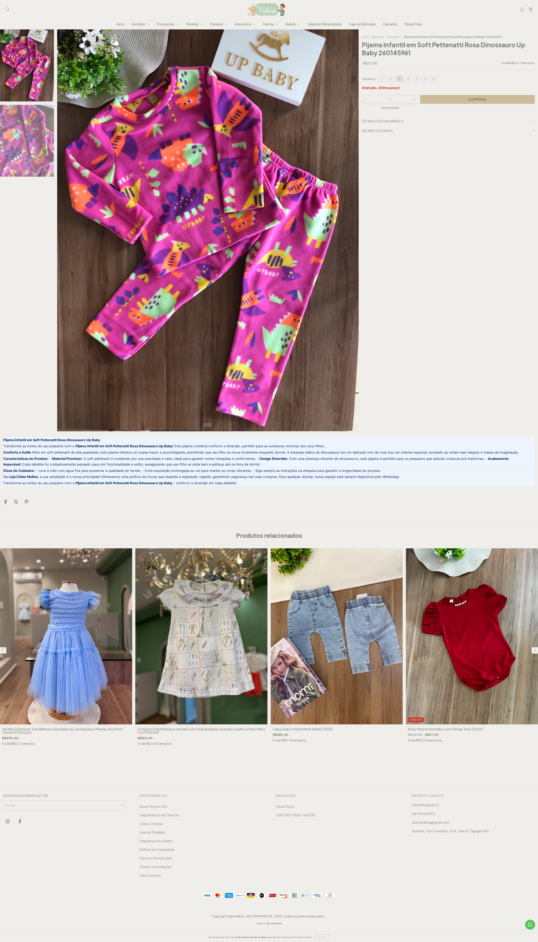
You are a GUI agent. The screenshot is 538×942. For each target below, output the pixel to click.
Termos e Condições (155, 866)
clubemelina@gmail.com (430, 822)
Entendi (322, 937)
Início (120, 24)
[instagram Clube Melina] (7, 821)
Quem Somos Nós (153, 806)
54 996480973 (423, 814)
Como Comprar (151, 823)
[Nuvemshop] (269, 923)
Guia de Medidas (152, 832)
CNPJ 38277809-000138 (295, 815)
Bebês (291, 24)
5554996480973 (425, 805)
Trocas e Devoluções (155, 858)
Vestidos (138, 24)
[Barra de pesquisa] (7, 9)
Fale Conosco (150, 875)
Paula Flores (285, 806)
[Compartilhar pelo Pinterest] (26, 502)
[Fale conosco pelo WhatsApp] (530, 924)
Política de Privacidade (157, 849)
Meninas (192, 24)
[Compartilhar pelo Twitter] (16, 502)
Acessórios (243, 24)
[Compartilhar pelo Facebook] (5, 502)
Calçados (390, 24)
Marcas (269, 24)
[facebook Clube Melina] (20, 821)
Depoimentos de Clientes (159, 815)
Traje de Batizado (362, 24)
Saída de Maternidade (324, 24)
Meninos (217, 24)
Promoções (165, 24)
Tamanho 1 (393, 37)
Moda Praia (413, 24)
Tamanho (369, 79)
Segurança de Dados (155, 841)
